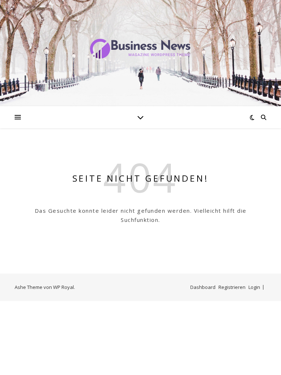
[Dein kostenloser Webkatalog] (140, 49)
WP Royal (63, 287)
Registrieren (232, 287)
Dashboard (203, 287)
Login (254, 287)
